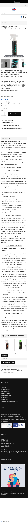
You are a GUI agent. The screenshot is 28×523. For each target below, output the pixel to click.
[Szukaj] (25, 13)
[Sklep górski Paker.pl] (14, 9)
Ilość (2, 110)
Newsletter (4, 387)
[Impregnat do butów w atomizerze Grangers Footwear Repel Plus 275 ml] (7, 345)
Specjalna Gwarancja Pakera (8, 122)
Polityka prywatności (6, 395)
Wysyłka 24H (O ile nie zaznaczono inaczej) (11, 125)
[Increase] (5, 113)
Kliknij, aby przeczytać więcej (14, 267)
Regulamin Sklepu (5, 393)
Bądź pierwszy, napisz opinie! (12, 74)
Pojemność (3, 105)
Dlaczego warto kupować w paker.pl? (9, 401)
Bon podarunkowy (5, 389)
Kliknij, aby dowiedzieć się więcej (14, 330)
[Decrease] (5, 115)
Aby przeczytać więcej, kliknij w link (14, 313)
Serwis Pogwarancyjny (7, 123)
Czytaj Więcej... (4, 421)
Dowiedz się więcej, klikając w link (14, 290)
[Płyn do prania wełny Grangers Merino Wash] (20, 345)
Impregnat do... (4, 353)
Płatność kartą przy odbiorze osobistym (11, 126)
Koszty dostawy (5, 391)
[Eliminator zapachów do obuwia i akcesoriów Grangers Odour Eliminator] (14, 64)
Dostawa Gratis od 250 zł (8, 119)
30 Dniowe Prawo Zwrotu (8, 120)
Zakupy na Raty (5, 399)
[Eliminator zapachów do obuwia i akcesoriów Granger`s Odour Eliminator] (5, 64)
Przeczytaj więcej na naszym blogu (14, 245)
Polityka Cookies (5, 397)
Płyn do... (16, 353)
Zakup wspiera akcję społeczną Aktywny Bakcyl (12, 128)
